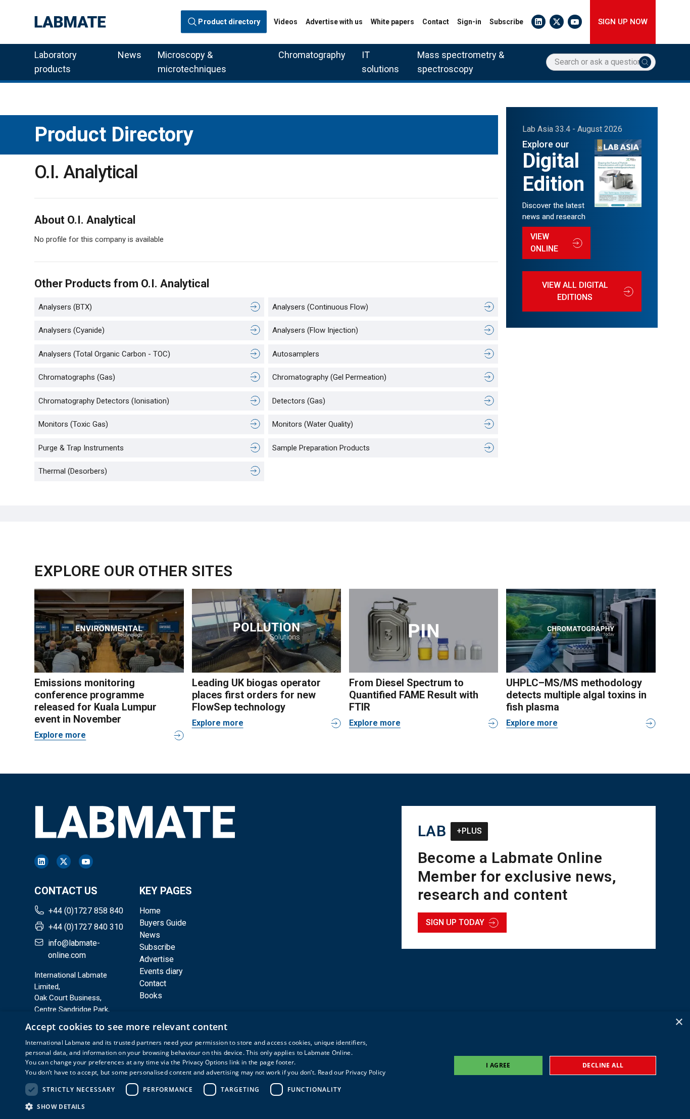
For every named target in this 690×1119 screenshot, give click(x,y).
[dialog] (345, 1065)
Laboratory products (55, 61)
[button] (205, 1106)
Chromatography (312, 54)
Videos (286, 22)
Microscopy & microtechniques (192, 61)
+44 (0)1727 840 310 (85, 927)
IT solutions (380, 61)
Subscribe (506, 22)
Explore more (60, 735)
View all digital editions (575, 291)
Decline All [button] (602, 1065)
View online (544, 242)
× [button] (678, 1022)
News (129, 54)
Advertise (156, 959)
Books (150, 995)
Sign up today (455, 922)
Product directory (230, 22)
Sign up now (623, 21)
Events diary (161, 971)
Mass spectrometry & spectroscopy (460, 61)
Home (150, 910)
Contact (435, 22)
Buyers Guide (162, 923)
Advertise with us (334, 22)
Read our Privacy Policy (352, 1072)
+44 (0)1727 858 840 (85, 910)
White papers (392, 22)
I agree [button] (498, 1065)
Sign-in (469, 22)
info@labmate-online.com (74, 949)
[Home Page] (70, 22)
